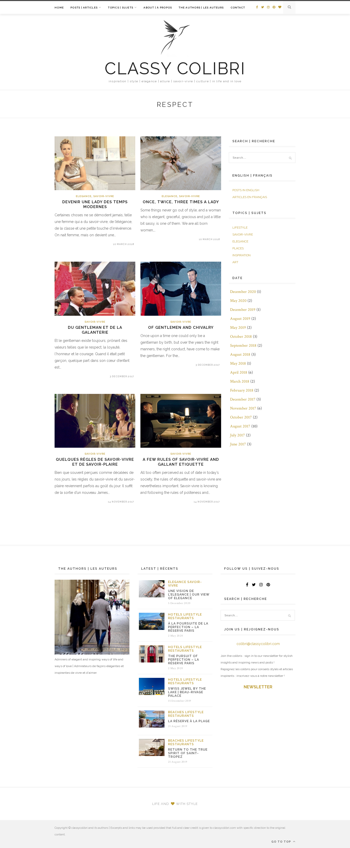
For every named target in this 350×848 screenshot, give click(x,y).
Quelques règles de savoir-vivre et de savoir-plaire (95, 462)
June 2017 (238, 444)
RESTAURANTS (181, 618)
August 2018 (240, 354)
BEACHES (176, 712)
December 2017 (242, 399)
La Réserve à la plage (189, 721)
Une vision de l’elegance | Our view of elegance (189, 594)
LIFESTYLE (240, 227)
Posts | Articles (84, 7)
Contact (238, 7)
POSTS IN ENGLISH (245, 190)
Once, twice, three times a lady (181, 202)
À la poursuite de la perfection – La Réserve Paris (188, 627)
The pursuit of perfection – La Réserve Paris (183, 659)
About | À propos (157, 7)
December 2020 (243, 291)
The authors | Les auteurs (201, 7)
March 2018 (239, 381)
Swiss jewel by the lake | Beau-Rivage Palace (187, 692)
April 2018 (238, 372)
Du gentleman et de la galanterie (95, 330)
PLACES (238, 248)
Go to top (281, 841)
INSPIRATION (241, 255)
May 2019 (238, 327)
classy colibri (175, 68)
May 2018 (238, 363)
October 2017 (241, 417)
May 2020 (238, 300)
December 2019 (242, 309)
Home (59, 7)
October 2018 (241, 336)
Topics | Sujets (120, 7)
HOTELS (175, 614)
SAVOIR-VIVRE (103, 196)
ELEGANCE (83, 196)
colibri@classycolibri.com (258, 644)
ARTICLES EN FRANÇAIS (249, 197)
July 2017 (237, 435)
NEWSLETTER (258, 686)
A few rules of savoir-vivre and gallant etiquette (181, 462)
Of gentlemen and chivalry (181, 327)
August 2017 (240, 426)
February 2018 (241, 390)
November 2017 (243, 408)
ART (235, 262)
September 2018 (243, 345)
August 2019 (240, 318)
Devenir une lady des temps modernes (95, 204)
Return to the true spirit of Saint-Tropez (188, 753)
